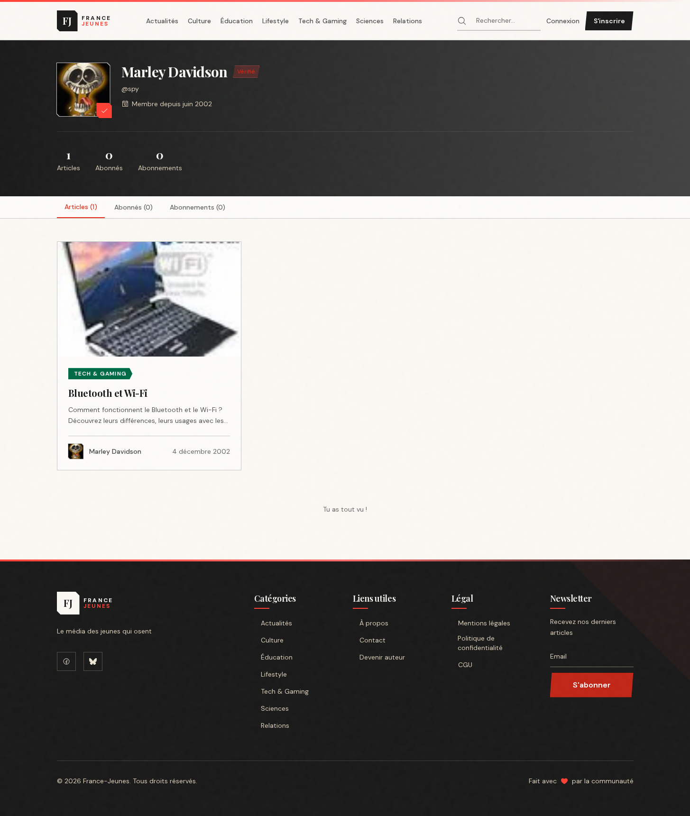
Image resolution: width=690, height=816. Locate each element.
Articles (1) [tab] (80, 206)
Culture (199, 21)
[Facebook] (66, 661)
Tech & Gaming (322, 21)
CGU (465, 664)
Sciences (370, 21)
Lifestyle (275, 21)
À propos (373, 623)
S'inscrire (609, 21)
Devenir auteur (382, 657)
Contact (372, 640)
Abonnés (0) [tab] (133, 207)
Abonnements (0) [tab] (197, 207)
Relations (407, 21)
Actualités (162, 21)
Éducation (237, 21)
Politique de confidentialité (480, 643)
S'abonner (592, 685)
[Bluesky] (92, 661)
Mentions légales (484, 623)
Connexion (563, 21)
